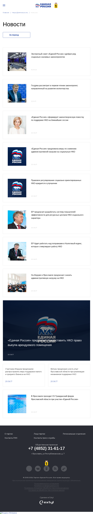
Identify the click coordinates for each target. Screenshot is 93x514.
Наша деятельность (20, 12)
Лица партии (39, 434)
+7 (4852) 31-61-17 (46, 448)
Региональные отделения (74, 434)
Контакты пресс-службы (44, 438)
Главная (6, 12)
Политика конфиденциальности (46, 486)
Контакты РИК (11, 438)
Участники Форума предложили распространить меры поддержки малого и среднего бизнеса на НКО (23, 372)
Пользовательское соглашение (46, 483)
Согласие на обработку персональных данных (46, 490)
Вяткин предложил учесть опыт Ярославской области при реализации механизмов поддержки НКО (67, 372)
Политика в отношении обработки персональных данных (46, 488)
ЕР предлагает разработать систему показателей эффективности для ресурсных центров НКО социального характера (57, 215)
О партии (9, 434)
